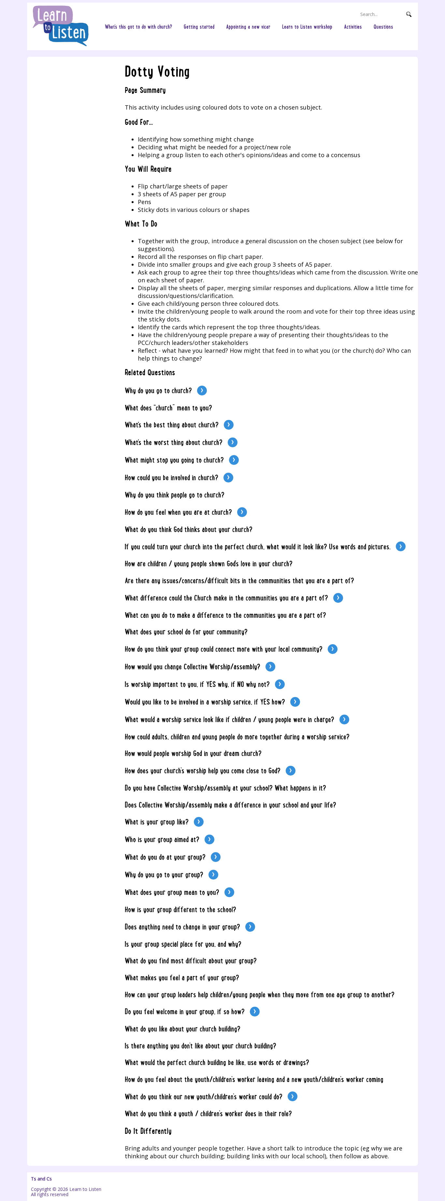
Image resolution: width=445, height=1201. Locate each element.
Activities (353, 26)
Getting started (199, 26)
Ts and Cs (41, 1178)
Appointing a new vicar (248, 26)
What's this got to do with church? (138, 26)
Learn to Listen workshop (307, 26)
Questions (383, 26)
